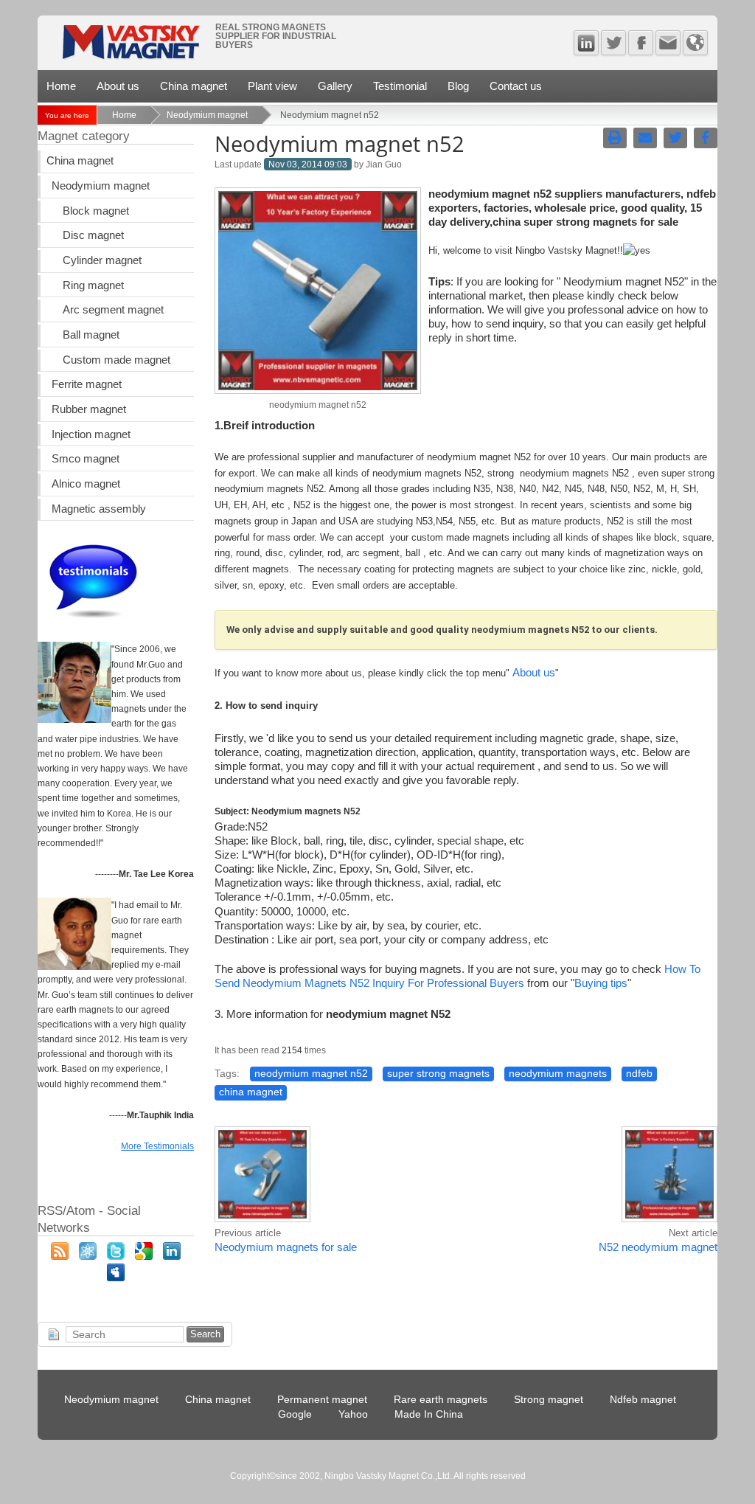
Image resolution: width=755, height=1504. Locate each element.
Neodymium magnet (207, 115)
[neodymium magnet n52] (318, 390)
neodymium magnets (558, 1073)
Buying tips (600, 983)
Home (61, 86)
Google (295, 1414)
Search (205, 1334)
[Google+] (144, 1256)
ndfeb (639, 1073)
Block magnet (96, 211)
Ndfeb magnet (643, 1399)
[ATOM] (88, 1256)
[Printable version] (615, 138)
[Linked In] (586, 42)
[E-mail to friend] (645, 138)
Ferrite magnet (87, 384)
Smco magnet (85, 459)
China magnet (193, 86)
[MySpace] (116, 1277)
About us (118, 86)
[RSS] (60, 1256)
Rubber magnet (89, 409)
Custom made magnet (116, 360)
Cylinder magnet (102, 260)
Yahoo (353, 1414)
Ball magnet (91, 335)
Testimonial (400, 86)
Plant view (272, 86)
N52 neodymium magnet (658, 1247)
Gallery (335, 86)
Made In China (428, 1414)
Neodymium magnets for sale (286, 1247)
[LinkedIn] (172, 1256)
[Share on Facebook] (705, 138)
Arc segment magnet (113, 310)
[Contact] (668, 42)
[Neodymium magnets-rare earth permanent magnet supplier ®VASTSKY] (130, 47)
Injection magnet (91, 434)
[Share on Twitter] (675, 138)
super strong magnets (438, 1073)
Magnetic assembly (99, 509)
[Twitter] (613, 42)
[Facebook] (640, 42)
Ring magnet (93, 285)
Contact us (516, 86)
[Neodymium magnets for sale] (262, 1220)
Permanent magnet (322, 1399)
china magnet (250, 1092)
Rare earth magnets (440, 1399)
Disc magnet (93, 235)
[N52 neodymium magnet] (669, 1220)
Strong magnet (548, 1399)
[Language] (695, 42)
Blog (458, 86)
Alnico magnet (86, 484)
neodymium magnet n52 (311, 1073)
